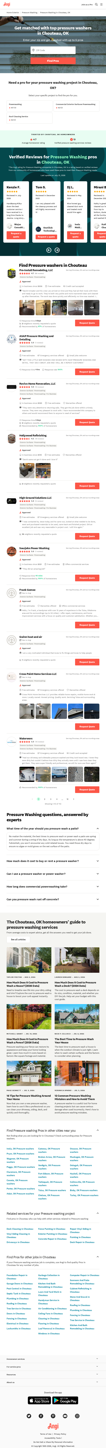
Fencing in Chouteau (17, 1318)
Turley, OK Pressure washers (84, 1195)
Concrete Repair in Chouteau (52, 1238)
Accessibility (52, 1438)
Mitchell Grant (15, 1034)
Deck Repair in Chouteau (82, 1242)
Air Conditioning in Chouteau (52, 1308)
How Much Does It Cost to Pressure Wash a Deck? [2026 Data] (75, 984)
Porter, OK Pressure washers (21, 1188)
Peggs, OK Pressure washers (21, 1167)
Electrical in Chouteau (17, 1323)
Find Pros (53, 60)
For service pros (14, 1367)
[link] (9, 226)
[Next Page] (73, 799)
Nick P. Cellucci (63, 1034)
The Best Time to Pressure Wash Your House (74, 1040)
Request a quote (16, 235)
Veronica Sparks (63, 1090)
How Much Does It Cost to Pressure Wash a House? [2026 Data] (27, 984)
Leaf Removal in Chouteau (51, 1328)
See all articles (18, 939)
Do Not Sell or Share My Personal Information (53, 1442)
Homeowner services (16, 1359)
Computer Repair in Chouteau (84, 1275)
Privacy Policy (60, 1434)
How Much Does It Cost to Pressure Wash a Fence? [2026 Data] (27, 1040)
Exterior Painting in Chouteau (52, 1233)
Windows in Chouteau (49, 1333)
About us (10, 1382)
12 (67, 799)
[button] (27, 307)
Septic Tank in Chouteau (19, 1293)
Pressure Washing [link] (29, 12)
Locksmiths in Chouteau (19, 1328)
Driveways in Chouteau (18, 1242)
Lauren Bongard (63, 977)
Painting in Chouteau (80, 1237)
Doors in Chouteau (16, 1313)
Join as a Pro (87, 4)
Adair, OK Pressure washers (20, 1193)
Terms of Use (45, 1434)
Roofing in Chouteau (17, 1303)
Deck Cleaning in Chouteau (20, 1228)
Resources (11, 1374)
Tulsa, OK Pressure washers (52, 1190)
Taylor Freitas (14, 977)
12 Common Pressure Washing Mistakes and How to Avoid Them (75, 1097)
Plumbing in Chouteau (18, 1298)
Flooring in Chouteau (48, 1323)
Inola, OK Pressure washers (20, 1148)
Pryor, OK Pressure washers (20, 1153)
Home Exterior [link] (13, 12)
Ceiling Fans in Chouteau (50, 1313)
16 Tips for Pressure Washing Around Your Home (29, 1097)
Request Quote (87, 322)
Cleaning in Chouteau (48, 1318)
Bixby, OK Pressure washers (84, 1190)
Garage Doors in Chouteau (20, 1283)
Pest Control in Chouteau (19, 1288)
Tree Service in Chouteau (19, 1308)
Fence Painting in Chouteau (51, 1228)
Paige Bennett (14, 1090)
